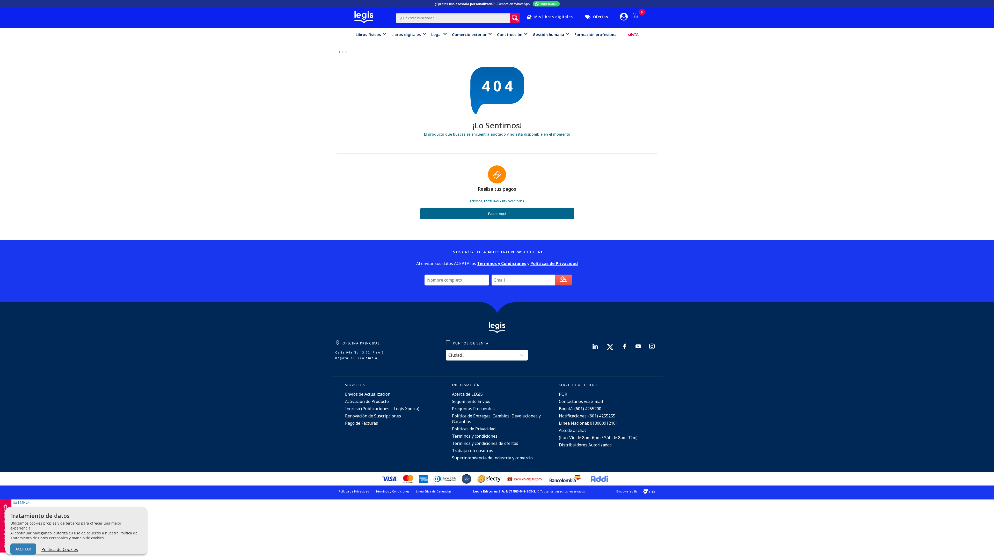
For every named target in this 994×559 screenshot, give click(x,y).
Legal (436, 34)
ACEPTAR (23, 549)
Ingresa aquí (548, 3)
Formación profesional (596, 34)
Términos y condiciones (475, 436)
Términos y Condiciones (393, 491)
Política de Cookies (59, 549)
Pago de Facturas (361, 423)
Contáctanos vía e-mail (581, 401)
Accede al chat (572, 430)
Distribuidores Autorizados (585, 445)
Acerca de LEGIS (467, 394)
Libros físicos (368, 34)
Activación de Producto (367, 401)
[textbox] (453, 18)
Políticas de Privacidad (473, 429)
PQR (563, 394)
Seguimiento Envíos (471, 401)
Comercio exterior (469, 34)
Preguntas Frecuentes (473, 408)
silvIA (633, 34)
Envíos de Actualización (367, 394)
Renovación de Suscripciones (373, 416)
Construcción (509, 34)
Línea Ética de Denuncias (433, 491)
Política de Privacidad (354, 491)
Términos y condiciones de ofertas (485, 443)
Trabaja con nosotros (472, 450)
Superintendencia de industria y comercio (492, 458)
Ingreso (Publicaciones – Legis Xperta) (382, 408)
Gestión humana (548, 34)
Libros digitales (406, 34)
